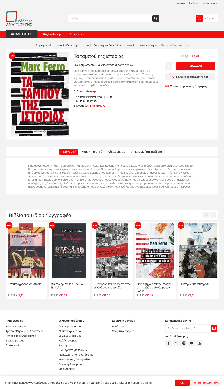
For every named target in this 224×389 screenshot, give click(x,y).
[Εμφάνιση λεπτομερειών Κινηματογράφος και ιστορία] (198, 251)
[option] (26, 260)
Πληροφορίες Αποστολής (21, 336)
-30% (12, 56)
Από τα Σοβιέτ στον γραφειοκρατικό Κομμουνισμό (154, 285)
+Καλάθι (196, 66)
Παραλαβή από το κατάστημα (76, 354)
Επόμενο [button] (213, 215)
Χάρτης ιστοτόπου (16, 326)
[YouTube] (191, 343)
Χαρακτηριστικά (91, 152)
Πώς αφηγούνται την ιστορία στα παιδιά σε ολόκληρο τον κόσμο (68, 287)
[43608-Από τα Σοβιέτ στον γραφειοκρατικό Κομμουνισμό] (155, 251)
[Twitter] (176, 343)
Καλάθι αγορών (68, 340)
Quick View (19, 275)
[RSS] (199, 343)
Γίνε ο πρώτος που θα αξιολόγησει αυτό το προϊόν (103, 65)
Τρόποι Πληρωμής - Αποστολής (24, 331)
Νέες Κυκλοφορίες (53, 34)
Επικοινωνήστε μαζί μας (146, 152)
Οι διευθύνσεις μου (70, 336)
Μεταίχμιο (91, 91)
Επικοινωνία (77, 34)
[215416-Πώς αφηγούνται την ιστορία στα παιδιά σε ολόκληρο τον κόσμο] (69, 251)
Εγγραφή (180, 3)
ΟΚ (182, 382)
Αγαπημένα (66, 345)
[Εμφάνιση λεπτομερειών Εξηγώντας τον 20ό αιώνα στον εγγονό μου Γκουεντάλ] (26, 251)
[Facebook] (168, 343)
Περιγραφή (69, 152)
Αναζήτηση (155, 18)
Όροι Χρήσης (67, 369)
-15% (95, 225)
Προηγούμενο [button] (206, 215)
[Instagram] (183, 343)
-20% (9, 225)
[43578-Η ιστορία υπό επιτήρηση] (112, 251)
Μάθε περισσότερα (206, 382)
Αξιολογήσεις (116, 152)
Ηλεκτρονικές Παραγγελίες (75, 359)
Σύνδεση (193, 3)
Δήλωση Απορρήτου (71, 364)
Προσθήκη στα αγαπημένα (192, 77)
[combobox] (110, 18)
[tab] (68, 152)
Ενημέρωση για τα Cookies (73, 350)
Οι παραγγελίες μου (70, 331)
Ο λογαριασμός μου (70, 326)
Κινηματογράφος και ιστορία (196, 284)
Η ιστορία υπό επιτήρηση (109, 284)
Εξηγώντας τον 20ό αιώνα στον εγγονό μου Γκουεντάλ (26, 285)
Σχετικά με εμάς (15, 340)
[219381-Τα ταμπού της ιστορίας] (40, 94)
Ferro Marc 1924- (98, 105)
